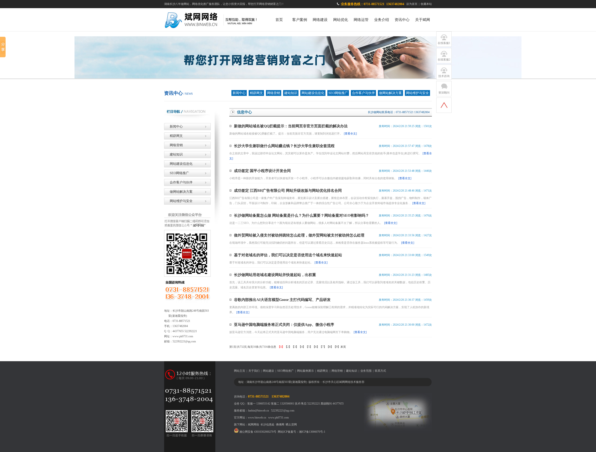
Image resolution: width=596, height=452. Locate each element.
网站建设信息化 (312, 93)
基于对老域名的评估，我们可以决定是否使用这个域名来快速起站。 (278, 262)
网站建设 (268, 370)
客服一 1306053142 (258, 403)
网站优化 (340, 20)
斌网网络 (253, 424)
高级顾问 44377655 (332, 403)
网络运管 (361, 20)
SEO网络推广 (338, 93)
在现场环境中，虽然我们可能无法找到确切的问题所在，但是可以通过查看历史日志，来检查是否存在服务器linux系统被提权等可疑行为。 (321, 242)
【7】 (322, 346)
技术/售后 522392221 (307, 403)
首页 (279, 20)
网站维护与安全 (417, 93)
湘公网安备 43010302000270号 (257, 431)
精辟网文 (256, 93)
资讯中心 (402, 20)
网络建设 (320, 20)
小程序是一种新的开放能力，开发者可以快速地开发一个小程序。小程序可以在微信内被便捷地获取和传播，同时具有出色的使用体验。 (320, 178)
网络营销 (273, 93)
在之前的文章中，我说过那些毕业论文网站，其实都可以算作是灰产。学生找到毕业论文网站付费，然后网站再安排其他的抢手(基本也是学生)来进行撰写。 (330, 156)
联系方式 (380, 370)
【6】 (315, 346)
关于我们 (254, 370)
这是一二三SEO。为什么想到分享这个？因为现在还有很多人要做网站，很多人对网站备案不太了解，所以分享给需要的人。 (313, 223)
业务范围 (366, 370)
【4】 (301, 346)
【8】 (329, 346)
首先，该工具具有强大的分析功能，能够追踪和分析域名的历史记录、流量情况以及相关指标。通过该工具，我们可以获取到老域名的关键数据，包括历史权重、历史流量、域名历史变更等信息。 (329, 285)
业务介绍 (381, 20)
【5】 (308, 346)
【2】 (287, 346)
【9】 (336, 346)
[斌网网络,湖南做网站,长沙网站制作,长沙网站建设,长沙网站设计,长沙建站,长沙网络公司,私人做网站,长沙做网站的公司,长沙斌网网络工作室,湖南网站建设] (214, 30)
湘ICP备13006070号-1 (312, 431)
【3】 (294, 346)
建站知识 (290, 93)
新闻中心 (239, 93)
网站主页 (239, 370)
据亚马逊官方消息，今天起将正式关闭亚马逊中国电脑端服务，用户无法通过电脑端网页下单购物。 (298, 332)
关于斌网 (422, 20)
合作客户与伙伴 (363, 93)
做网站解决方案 (390, 93)
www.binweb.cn (257, 417)
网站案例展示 (305, 370)
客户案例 (299, 20)
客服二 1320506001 (282, 403)
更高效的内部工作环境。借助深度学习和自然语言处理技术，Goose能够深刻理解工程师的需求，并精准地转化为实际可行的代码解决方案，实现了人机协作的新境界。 (329, 310)
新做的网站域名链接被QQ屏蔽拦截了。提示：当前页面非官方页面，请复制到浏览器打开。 (293, 133)
